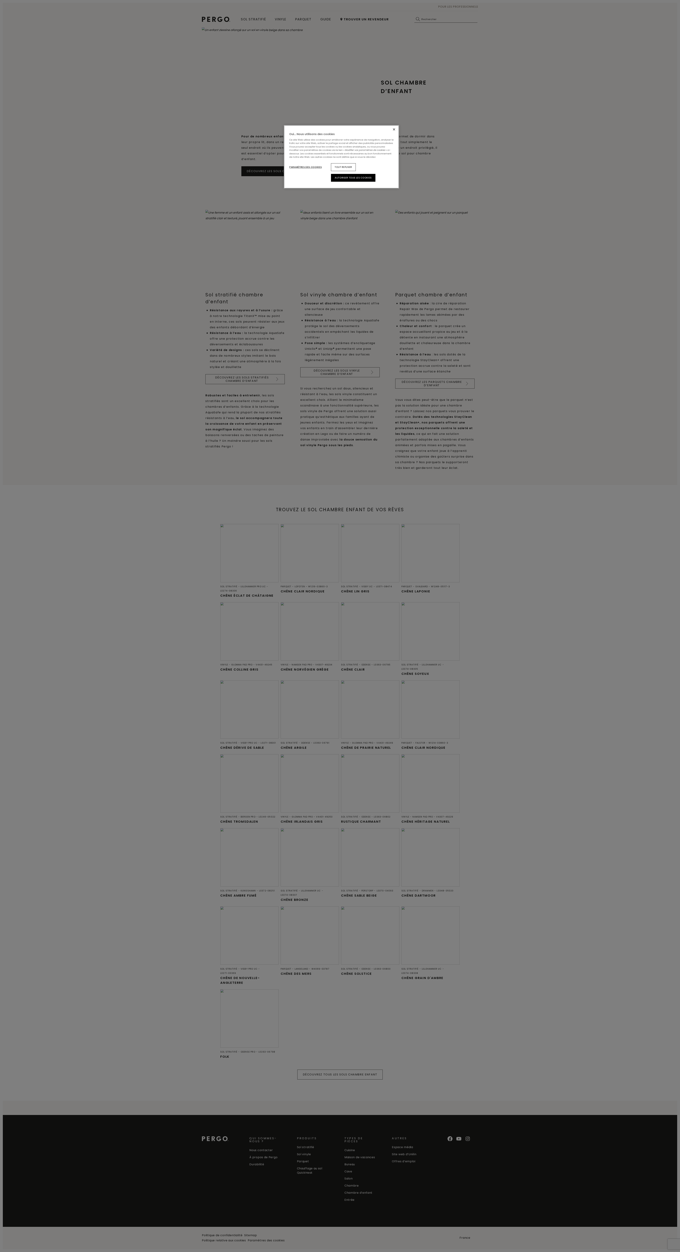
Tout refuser (343, 167)
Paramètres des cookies (305, 167)
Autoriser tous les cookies (353, 177)
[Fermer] (394, 129)
